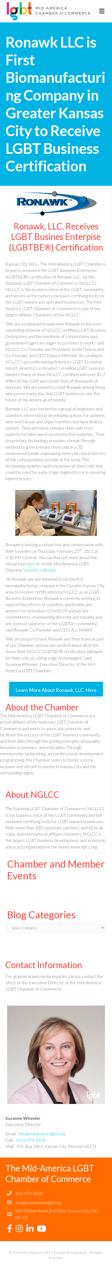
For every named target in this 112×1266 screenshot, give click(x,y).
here (30, 563)
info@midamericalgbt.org (42, 1133)
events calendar (41, 569)
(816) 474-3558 (30, 1139)
